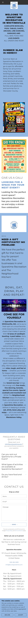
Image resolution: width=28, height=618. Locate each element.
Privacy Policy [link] (9, 530)
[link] (14, 2)
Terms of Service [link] (19, 530)
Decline (7, 615)
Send (14, 524)
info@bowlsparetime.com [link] (14, 564)
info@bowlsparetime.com (13, 444)
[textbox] (14, 496)
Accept (20, 615)
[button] (3, 2)
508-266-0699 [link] (14, 562)
